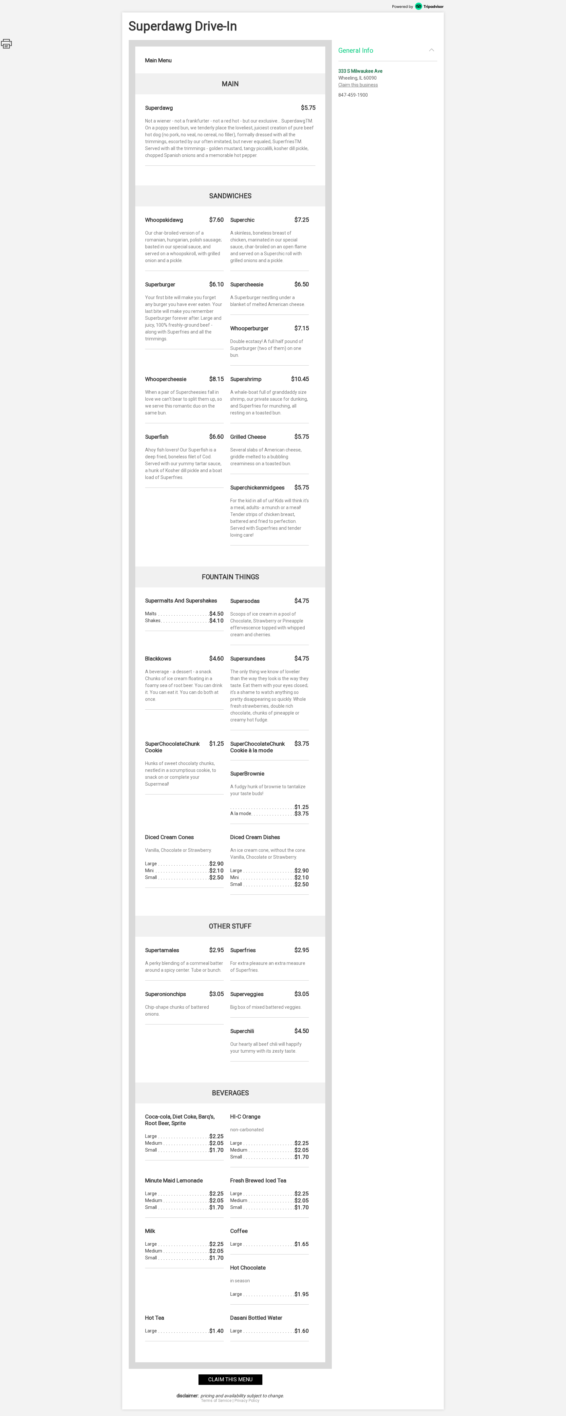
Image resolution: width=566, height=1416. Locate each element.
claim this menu (230, 1379)
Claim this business (358, 84)
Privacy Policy (247, 1400)
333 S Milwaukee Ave (360, 71)
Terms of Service (216, 1400)
